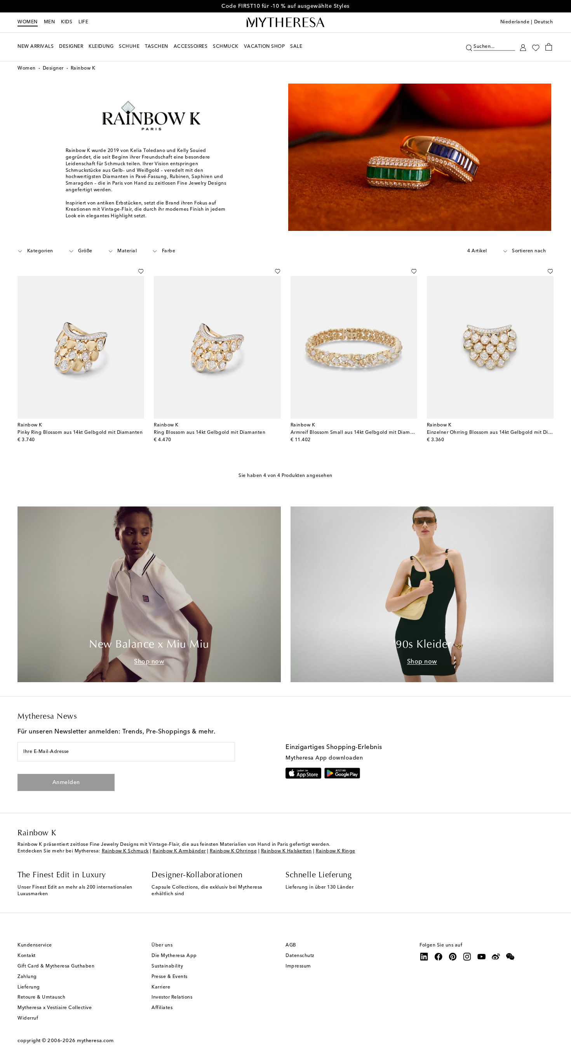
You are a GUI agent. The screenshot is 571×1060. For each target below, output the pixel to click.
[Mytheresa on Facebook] (438, 956)
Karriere (160, 987)
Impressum (298, 966)
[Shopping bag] (549, 46)
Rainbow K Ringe (335, 851)
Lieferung (28, 987)
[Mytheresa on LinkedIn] (424, 956)
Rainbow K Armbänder (179, 851)
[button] (469, 47)
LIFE (83, 22)
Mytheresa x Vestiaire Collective (54, 1008)
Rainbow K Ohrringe (233, 851)
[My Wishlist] (535, 47)
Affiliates (161, 1008)
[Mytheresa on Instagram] (467, 956)
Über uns (161, 945)
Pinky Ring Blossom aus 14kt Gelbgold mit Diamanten (80, 432)
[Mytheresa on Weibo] (496, 956)
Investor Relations (171, 997)
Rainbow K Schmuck (125, 851)
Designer (53, 68)
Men (49, 22)
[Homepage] (285, 22)
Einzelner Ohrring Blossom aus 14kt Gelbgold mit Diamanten (498, 432)
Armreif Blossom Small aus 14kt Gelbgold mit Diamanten (357, 432)
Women (27, 22)
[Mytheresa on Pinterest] (453, 956)
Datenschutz (300, 955)
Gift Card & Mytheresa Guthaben (55, 966)
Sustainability (167, 966)
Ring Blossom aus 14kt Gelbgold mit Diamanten (209, 432)
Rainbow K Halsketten (286, 851)
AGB (291, 945)
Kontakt (26, 955)
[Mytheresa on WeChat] (510, 956)
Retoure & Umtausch (41, 997)
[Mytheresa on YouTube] (481, 956)
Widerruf (27, 1018)
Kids (66, 22)
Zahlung (27, 976)
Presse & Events (169, 976)
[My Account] (523, 47)
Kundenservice (34, 945)
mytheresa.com (95, 1040)
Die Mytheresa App (174, 955)
